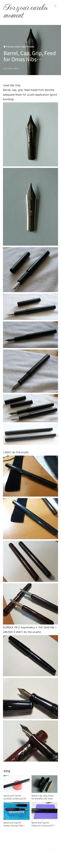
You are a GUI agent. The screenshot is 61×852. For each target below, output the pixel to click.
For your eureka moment (25, 6)
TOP (55, 849)
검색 (48, 6)
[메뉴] (55, 6)
